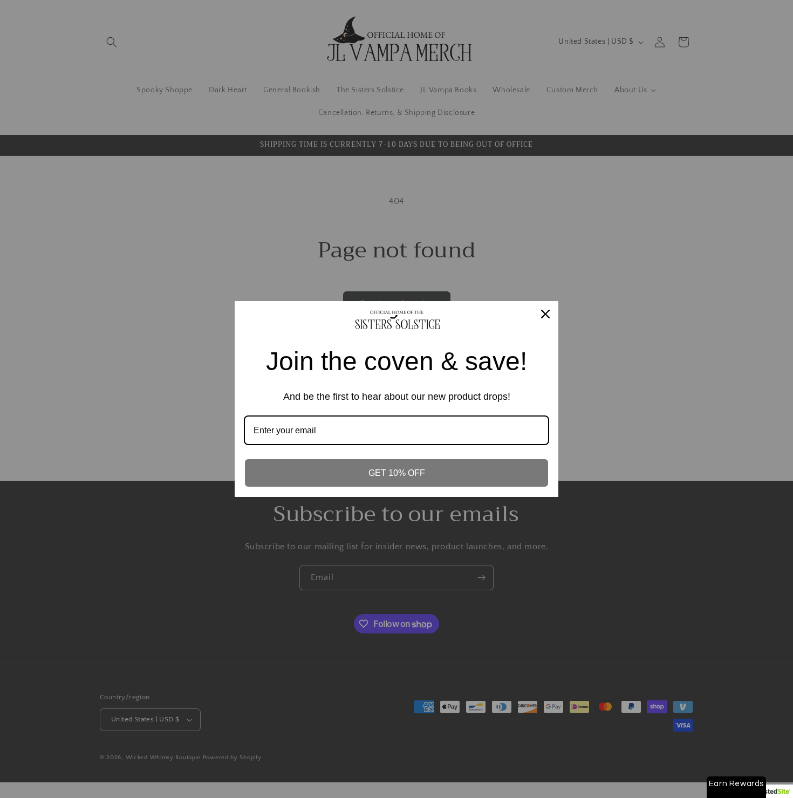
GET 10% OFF (396, 473)
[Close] (545, 314)
